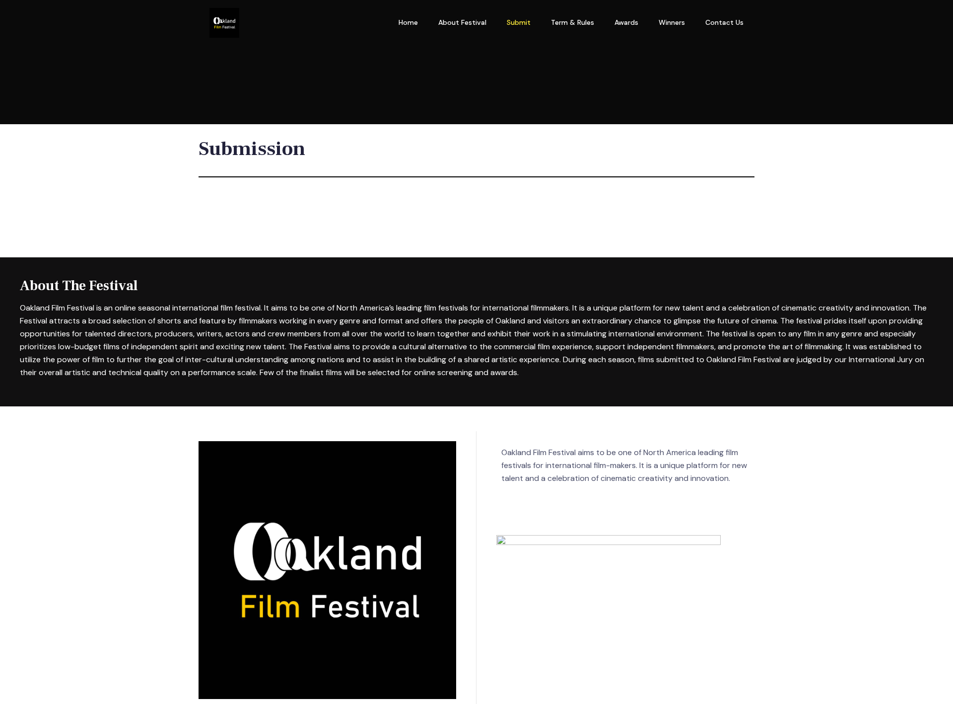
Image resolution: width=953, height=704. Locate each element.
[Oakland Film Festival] (224, 22)
